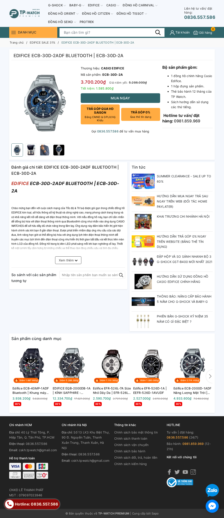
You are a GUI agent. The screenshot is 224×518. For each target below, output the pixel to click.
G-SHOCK (56, 5)
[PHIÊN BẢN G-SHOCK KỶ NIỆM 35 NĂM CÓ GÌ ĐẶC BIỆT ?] (143, 321)
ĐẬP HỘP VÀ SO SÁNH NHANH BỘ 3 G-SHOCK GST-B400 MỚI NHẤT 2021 (185, 259)
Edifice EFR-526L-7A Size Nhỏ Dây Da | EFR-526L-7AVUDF (112, 390)
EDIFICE (94, 5)
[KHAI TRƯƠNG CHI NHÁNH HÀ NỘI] (143, 221)
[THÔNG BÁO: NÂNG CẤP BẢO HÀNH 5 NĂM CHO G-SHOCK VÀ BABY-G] (143, 301)
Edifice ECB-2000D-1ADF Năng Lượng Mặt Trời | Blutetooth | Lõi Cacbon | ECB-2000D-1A (192, 390)
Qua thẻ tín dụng (140, 114)
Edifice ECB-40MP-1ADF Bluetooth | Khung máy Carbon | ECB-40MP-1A (30, 390)
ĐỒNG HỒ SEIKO (61, 22)
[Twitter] (177, 472)
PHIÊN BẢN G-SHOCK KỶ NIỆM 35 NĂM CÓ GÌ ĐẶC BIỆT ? (182, 318)
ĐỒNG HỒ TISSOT (131, 13)
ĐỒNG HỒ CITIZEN (96, 13)
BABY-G (75, 5)
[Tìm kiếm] (158, 32)
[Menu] (13, 32)
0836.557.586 (199, 13)
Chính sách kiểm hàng (130, 464)
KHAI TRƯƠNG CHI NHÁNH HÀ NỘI (183, 216)
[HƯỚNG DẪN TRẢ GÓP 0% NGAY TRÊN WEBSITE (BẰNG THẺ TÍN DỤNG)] (143, 241)
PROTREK (87, 22)
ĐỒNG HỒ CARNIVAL (139, 5)
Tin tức (138, 167)
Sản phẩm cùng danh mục (36, 338)
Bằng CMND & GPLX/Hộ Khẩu (100, 114)
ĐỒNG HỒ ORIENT (62, 13)
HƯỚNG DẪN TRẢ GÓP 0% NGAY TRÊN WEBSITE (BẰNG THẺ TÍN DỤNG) (181, 241)
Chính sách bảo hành (129, 451)
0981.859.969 (193, 444)
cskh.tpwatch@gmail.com (38, 450)
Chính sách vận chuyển (131, 445)
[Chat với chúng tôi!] (212, 506)
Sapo (155, 513)
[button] (209, 376)
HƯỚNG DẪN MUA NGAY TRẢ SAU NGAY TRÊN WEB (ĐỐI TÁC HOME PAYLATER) (182, 201)
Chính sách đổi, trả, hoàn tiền (136, 457)
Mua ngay (120, 98)
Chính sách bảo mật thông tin (136, 432)
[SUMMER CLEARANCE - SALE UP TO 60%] (143, 181)
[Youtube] (185, 472)
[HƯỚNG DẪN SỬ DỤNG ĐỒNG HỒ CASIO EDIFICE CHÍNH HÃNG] (143, 281)
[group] (45, 103)
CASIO (111, 5)
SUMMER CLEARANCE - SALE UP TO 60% (184, 178)
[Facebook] (169, 472)
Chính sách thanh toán (130, 438)
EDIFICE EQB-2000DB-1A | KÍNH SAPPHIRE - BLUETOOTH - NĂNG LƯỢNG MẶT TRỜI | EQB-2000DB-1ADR (72, 390)
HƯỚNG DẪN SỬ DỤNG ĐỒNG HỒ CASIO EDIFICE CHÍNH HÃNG (182, 279)
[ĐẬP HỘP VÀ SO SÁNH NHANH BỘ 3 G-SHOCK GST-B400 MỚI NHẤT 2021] (143, 261)
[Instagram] (193, 472)
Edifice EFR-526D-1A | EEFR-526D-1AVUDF (150, 390)
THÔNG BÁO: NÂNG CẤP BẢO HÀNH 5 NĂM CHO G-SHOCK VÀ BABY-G (184, 298)
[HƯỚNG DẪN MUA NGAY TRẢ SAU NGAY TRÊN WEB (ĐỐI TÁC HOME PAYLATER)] (143, 201)
